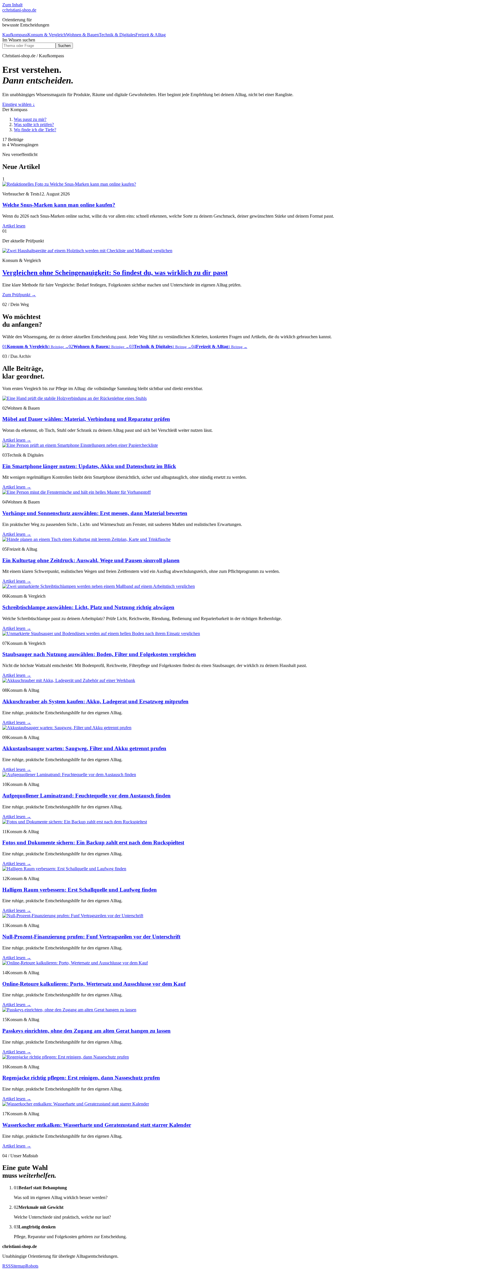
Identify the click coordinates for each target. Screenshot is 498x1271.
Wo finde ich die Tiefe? (35, 129)
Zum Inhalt (12, 4)
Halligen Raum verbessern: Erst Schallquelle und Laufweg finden (79, 890)
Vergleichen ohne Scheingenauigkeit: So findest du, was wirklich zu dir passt (115, 272)
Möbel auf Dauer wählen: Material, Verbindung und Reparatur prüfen (86, 419)
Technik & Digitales (117, 34)
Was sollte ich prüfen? (34, 124)
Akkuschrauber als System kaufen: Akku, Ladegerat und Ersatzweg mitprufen (95, 701)
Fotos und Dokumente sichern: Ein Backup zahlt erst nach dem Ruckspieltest (93, 842)
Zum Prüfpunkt (19, 294)
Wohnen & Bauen (82, 34)
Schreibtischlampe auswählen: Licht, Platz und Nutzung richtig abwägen (88, 607)
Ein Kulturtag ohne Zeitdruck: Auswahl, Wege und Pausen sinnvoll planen (91, 560)
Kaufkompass (14, 34)
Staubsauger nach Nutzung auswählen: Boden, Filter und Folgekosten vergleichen (99, 654)
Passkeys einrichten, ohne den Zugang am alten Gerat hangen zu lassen (86, 1031)
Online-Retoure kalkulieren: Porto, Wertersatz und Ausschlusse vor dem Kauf (94, 984)
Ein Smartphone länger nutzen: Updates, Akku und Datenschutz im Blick (89, 466)
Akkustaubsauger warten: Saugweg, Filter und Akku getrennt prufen (84, 748)
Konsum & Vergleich (46, 34)
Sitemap (18, 1266)
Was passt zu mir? (30, 119)
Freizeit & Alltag (150, 34)
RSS (6, 1266)
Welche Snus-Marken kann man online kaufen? (58, 205)
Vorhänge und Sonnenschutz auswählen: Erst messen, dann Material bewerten (94, 513)
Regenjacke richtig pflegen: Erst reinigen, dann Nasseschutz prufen (81, 1078)
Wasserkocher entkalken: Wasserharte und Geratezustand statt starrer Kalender (96, 1125)
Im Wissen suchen (18, 39)
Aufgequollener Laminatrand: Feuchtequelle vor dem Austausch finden (86, 796)
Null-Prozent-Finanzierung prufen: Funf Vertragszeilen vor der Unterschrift (91, 937)
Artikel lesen (13, 225)
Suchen (64, 45)
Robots (31, 1266)
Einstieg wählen (18, 104)
